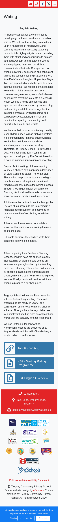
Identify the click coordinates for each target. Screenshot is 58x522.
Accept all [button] (43, 518)
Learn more (42, 513)
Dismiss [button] (13, 518)
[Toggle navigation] (54, 4)
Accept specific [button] (26, 518)
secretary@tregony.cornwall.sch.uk (32, 410)
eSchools (38, 490)
